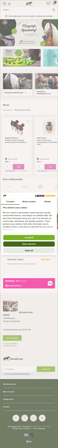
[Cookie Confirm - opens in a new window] (45, 196)
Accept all (29, 237)
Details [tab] (48, 201)
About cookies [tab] (29, 201)
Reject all (29, 250)
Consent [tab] (10, 201)
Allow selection (29, 244)
